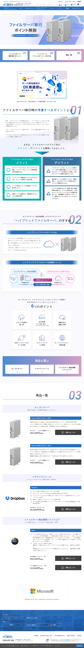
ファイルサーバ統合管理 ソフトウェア (66, 369)
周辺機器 (67, 8)
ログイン (68, 4)
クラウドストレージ (42, 368)
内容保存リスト (74, 5)
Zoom (21, 8)
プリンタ (51, 8)
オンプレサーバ (17, 368)
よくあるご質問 (68, 1)
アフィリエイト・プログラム (12, 617)
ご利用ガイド (60, 1)
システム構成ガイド (43, 430)
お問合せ (74, 1)
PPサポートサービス (76, 8)
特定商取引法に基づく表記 (46, 635)
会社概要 (36, 635)
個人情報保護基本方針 (60, 635)
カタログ (32, 430)
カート (79, 4)
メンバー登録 (62, 5)
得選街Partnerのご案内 (32, 617)
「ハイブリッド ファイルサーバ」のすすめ (42, 55)
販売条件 (79, 635)
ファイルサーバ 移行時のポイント (15, 55)
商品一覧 (69, 55)
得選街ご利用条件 (71, 635)
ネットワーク (59, 8)
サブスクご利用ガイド (32, 624)
